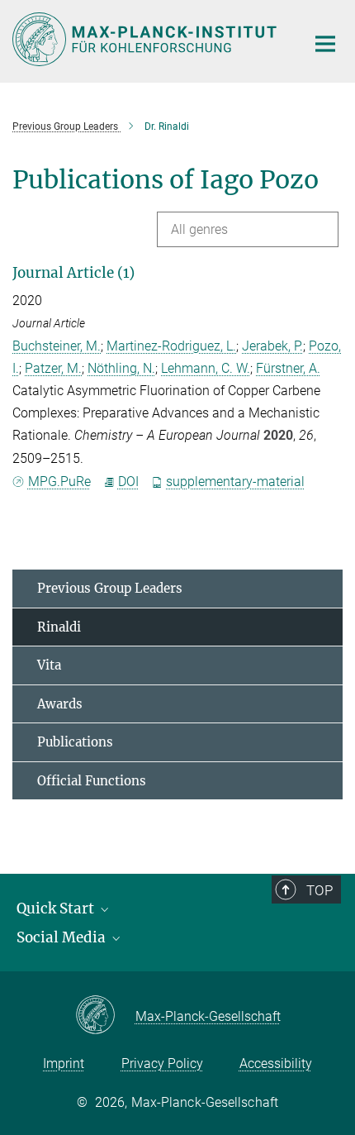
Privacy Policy (162, 1063)
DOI (128, 481)
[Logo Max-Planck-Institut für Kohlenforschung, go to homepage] (146, 39)
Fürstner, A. (288, 368)
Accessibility (275, 1063)
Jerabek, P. (272, 346)
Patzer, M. (53, 368)
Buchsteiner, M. (56, 346)
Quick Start (57, 908)
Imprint (63, 1063)
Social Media (63, 937)
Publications (75, 742)
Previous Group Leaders (109, 588)
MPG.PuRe (59, 481)
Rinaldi (59, 627)
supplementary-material (235, 481)
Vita (49, 665)
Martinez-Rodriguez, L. (171, 346)
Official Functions (91, 781)
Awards (60, 704)
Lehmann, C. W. (205, 368)
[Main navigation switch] (325, 43)
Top (319, 890)
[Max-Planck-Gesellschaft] (105, 1016)
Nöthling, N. (121, 368)
